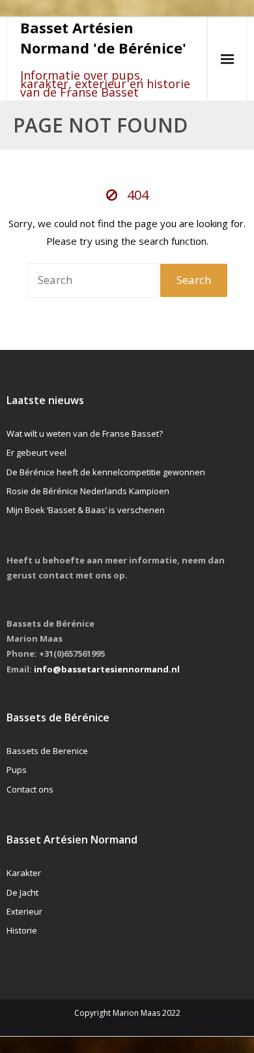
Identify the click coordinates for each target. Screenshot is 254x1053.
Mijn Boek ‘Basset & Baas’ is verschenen (86, 510)
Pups (17, 770)
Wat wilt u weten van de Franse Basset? (85, 433)
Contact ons (30, 789)
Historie (22, 930)
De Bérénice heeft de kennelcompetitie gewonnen (106, 472)
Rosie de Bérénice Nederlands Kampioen (88, 491)
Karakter (24, 873)
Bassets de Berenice (47, 751)
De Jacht (22, 892)
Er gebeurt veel (36, 452)
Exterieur (24, 911)
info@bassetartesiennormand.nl (107, 669)
